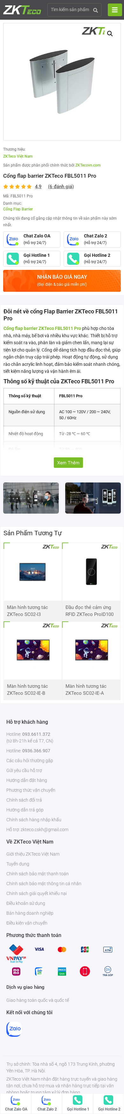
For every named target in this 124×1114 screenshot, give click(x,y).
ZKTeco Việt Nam (17, 156)
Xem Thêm (68, 462)
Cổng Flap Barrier (18, 209)
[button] (110, 33)
